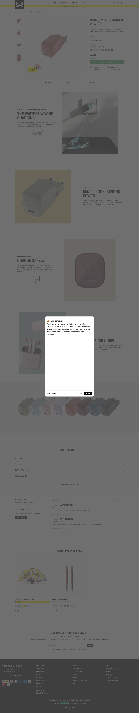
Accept (88, 393)
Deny (81, 393)
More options (51, 393)
